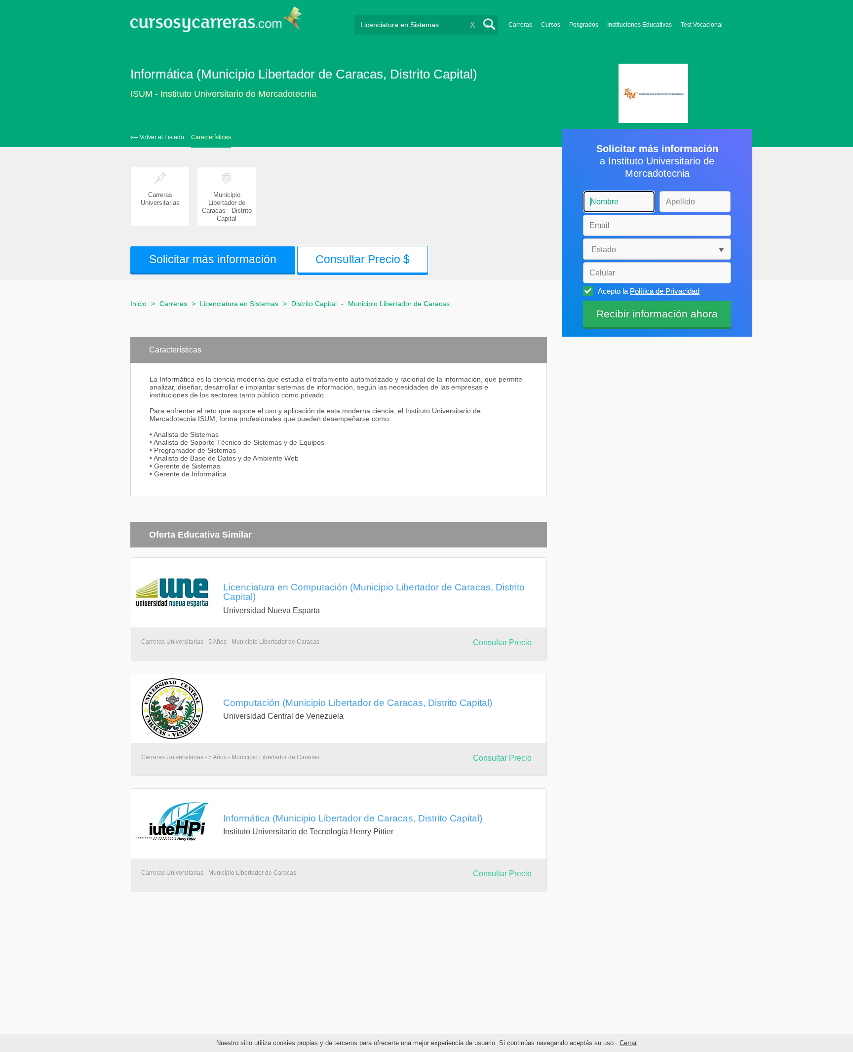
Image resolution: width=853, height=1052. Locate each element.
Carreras (520, 25)
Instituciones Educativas (639, 25)
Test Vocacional (702, 25)
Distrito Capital (314, 304)
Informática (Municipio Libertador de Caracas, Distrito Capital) (352, 818)
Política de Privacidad (664, 291)
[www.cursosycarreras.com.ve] (216, 22)
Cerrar (628, 1043)
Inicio (138, 304)
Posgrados (583, 25)
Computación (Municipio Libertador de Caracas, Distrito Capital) (357, 702)
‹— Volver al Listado (157, 137)
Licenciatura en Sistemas (239, 304)
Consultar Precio (502, 642)
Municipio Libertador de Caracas (399, 304)
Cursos (550, 25)
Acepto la (648, 291)
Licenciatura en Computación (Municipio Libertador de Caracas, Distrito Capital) (374, 592)
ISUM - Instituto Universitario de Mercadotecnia (223, 94)
